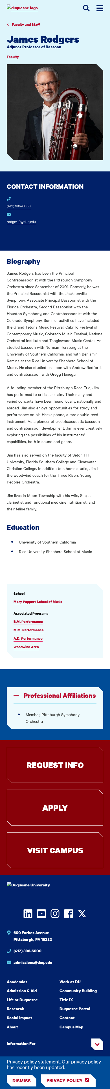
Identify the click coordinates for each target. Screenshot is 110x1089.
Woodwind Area (26, 647)
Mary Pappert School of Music (38, 601)
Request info (55, 765)
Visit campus (55, 850)
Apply (55, 807)
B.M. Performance (28, 621)
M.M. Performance (29, 630)
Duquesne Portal (75, 1008)
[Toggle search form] (86, 8)
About (12, 1027)
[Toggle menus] (99, 8)
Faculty (13, 56)
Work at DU (70, 981)
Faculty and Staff (25, 24)
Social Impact (19, 1017)
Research (15, 1008)
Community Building (78, 990)
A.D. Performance (28, 638)
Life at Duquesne (22, 999)
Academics (17, 981)
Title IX (66, 999)
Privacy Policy (65, 1080)
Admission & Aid (22, 990)
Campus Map (71, 1027)
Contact (67, 1017)
